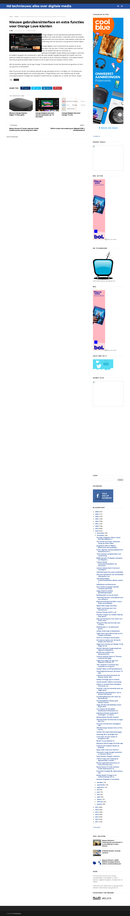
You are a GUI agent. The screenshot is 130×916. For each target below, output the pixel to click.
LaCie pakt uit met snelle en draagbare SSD (106, 737)
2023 (97, 519)
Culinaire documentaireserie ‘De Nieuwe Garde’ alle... (108, 676)
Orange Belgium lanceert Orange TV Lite (71, 114)
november (101, 535)
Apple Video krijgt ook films (106, 606)
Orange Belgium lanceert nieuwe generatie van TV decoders (44, 115)
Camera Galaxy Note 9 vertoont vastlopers (108, 569)
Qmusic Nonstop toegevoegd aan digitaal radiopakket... (108, 649)
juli (98, 790)
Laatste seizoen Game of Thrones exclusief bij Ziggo (109, 657)
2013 (97, 817)
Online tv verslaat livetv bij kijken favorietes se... (108, 685)
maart (99, 799)
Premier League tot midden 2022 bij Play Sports (109, 615)
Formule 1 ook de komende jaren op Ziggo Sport (109, 689)
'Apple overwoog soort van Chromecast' (106, 609)
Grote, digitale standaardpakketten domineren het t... (109, 550)
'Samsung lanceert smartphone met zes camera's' (109, 598)
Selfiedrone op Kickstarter (106, 584)
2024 (97, 516)
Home (11, 16)
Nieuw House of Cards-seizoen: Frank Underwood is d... (107, 768)
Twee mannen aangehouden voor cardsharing (108, 555)
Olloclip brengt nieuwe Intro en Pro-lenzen (109, 728)
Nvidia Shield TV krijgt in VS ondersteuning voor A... (106, 776)
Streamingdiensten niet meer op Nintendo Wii (108, 697)
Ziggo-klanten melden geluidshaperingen (104, 592)
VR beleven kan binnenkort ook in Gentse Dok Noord (108, 693)
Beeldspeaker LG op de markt (107, 595)
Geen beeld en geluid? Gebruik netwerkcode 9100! (107, 588)
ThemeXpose (17, 913)
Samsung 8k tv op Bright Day (107, 734)
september (101, 785)
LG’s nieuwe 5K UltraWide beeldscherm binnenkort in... (107, 710)
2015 (97, 812)
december (101, 533)
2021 (97, 524)
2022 (97, 521)
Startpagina (96, 827)
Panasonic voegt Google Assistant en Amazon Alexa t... (109, 753)
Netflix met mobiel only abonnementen (105, 653)
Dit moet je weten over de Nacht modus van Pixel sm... (108, 641)
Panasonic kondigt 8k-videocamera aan (109, 772)
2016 (97, 810)
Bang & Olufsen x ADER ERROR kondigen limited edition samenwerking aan (111, 862)
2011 (97, 822)
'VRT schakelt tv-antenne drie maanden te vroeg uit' (107, 665)
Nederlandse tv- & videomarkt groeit (107, 628)
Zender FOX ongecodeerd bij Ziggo (109, 732)
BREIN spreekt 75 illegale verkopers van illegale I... (109, 559)
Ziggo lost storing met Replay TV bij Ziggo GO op (109, 645)
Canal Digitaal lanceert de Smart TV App (109, 672)
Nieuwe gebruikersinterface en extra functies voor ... (108, 764)
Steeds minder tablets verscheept (109, 682)
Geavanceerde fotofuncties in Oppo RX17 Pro (109, 720)
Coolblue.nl (96, 136)
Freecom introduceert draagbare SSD (108, 724)
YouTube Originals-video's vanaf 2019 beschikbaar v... (108, 538)
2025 (97, 514)
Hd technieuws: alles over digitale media (39, 6)
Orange (16, 16)
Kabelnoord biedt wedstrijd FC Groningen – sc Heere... (107, 714)
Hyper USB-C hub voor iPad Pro (107, 750)
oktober (100, 782)
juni (98, 792)
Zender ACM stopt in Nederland (108, 631)
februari (100, 802)
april (99, 797)
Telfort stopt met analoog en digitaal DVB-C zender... (107, 759)
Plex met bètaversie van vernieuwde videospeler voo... (109, 575)
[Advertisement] (108, 440)
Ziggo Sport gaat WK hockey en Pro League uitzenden (109, 634)
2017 (97, 807)
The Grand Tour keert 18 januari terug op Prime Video (108, 542)
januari (99, 804)
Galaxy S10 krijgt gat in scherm (107, 679)
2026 (97, 512)
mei (98, 794)
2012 (97, 819)
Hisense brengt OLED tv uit (106, 612)
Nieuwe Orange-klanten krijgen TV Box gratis (18, 114)
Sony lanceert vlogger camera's (108, 756)
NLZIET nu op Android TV (105, 741)
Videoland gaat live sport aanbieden (109, 572)
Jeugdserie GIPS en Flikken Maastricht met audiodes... (107, 546)
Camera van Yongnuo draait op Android (107, 746)
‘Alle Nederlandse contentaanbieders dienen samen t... (109, 580)
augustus (100, 787)
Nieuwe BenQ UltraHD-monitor (107, 717)
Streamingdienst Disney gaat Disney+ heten (107, 701)
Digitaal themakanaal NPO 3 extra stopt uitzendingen (109, 602)
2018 (97, 531)
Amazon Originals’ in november (107, 779)
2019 (97, 528)
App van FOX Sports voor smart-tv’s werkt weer (109, 619)
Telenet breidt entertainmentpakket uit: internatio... (106, 564)
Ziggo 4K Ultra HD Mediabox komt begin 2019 (108, 705)
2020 (97, 526)
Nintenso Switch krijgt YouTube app (109, 743)
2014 (97, 814)
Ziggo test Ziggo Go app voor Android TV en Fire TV (107, 661)
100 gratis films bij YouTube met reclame (108, 623)
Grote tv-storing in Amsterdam (107, 638)
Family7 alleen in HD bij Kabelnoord (109, 669)
